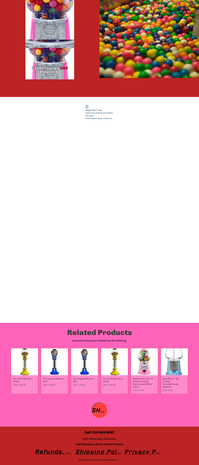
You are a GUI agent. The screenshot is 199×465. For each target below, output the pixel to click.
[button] (70, 76)
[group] (99, 371)
